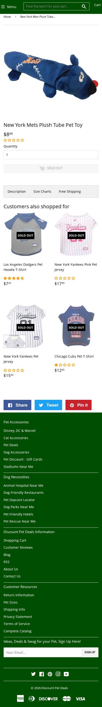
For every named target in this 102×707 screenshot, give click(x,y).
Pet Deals (11, 445)
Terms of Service (17, 623)
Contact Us (12, 576)
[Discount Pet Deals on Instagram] (58, 674)
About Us (11, 569)
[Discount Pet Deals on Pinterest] (49, 674)
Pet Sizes (11, 602)
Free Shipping (70, 191)
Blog (7, 554)
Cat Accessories (16, 438)
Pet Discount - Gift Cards (23, 459)
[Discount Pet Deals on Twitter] (33, 674)
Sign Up (89, 652)
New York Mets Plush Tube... (37, 17)
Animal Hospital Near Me (23, 485)
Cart (97, 5)
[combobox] (56, 6)
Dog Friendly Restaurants (24, 492)
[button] (14, 140)
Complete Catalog (18, 631)
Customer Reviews (18, 547)
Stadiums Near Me (18, 466)
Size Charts (42, 191)
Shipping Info (14, 609)
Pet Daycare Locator (19, 500)
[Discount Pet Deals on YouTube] (66, 674)
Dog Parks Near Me (19, 507)
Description (17, 191)
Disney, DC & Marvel (20, 430)
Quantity (10, 146)
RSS (6, 562)
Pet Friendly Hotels (18, 514)
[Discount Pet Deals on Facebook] (41, 674)
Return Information (19, 595)
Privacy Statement (18, 616)
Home (7, 17)
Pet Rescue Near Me (20, 521)
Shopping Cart (15, 540)
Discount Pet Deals (55, 688)
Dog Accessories (16, 452)
